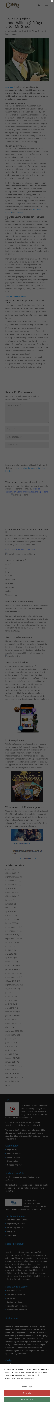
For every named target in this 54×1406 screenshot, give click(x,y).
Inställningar (27, 1386)
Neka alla (27, 1393)
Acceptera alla (27, 1399)
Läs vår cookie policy (25, 1378)
